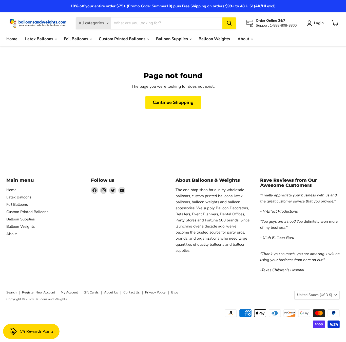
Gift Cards (91, 292)
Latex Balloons (39, 39)
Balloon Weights (214, 39)
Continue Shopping (173, 102)
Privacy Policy (155, 292)
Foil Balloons (76, 39)
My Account (69, 292)
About (244, 39)
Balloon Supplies (172, 39)
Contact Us (131, 292)
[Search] (229, 23)
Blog (174, 292)
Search (11, 292)
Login (319, 23)
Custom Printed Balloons (122, 39)
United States (314, 294)
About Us (111, 292)
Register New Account (38, 292)
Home (11, 39)
